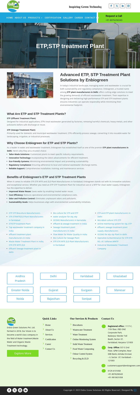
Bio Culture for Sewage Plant (66, 238)
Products (34, 18)
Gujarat (53, 290)
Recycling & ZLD (81, 358)
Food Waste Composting (83, 349)
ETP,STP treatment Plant (19, 223)
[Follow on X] (117, 6)
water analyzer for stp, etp (65, 216)
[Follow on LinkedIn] (122, 6)
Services (48, 334)
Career (79, 18)
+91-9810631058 (115, 377)
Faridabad (86, 276)
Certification (53, 18)
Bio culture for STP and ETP (65, 213)
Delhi (53, 276)
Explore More (22, 353)
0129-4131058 (114, 370)
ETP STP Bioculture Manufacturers (24, 213)
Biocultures (78, 325)
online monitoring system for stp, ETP (114, 223)
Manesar (119, 290)
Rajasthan (53, 299)
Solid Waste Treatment (82, 344)
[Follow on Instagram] (128, 6)
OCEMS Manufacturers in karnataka (69, 220)
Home (9, 18)
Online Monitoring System (84, 339)
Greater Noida (20, 290)
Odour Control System (82, 354)
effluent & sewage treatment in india (70, 223)
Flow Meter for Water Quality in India (70, 234)
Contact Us (92, 18)
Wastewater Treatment (82, 330)
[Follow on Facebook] (111, 6)
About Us (20, 18)
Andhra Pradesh (20, 278)
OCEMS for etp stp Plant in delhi (112, 234)
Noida (20, 299)
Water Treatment (80, 334)
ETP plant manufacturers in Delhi (82, 92)
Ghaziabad (120, 276)
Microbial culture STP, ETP (109, 220)
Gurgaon (86, 290)
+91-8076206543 (114, 20)
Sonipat (86, 299)
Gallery (68, 18)
